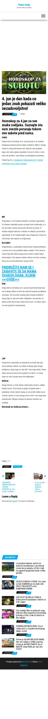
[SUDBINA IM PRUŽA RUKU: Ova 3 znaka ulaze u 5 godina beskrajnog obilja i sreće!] (8, 629)
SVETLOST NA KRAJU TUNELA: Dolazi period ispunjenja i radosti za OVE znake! (31, 599)
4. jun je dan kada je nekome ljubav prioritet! (40, 486)
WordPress (26, 662)
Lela (23, 114)
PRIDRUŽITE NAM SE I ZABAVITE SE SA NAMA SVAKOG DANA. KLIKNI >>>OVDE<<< (19, 273)
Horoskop (17, 466)
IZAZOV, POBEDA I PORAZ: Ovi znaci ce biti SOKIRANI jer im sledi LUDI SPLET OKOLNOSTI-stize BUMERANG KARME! (31, 585)
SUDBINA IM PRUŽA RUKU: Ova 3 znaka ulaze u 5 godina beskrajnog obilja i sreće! (30, 628)
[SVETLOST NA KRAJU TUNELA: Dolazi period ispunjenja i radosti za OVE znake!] (8, 600)
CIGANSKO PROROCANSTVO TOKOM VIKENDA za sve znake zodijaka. (8, 486)
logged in (15, 501)
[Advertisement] (24, 46)
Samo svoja (24, 4)
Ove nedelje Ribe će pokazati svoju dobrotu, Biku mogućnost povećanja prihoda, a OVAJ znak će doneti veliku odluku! (31, 614)
